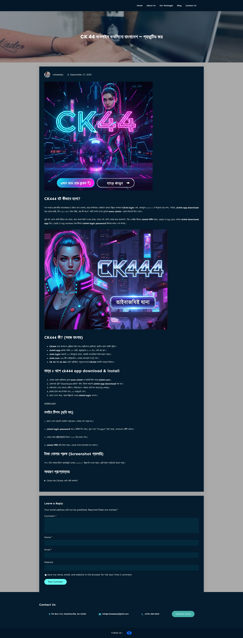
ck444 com (50, 403)
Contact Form (183, 614)
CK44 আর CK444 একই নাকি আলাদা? (62, 480)
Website (48, 562)
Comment (50, 516)
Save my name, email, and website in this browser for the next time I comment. (89, 574)
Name (48, 537)
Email (48, 549)
